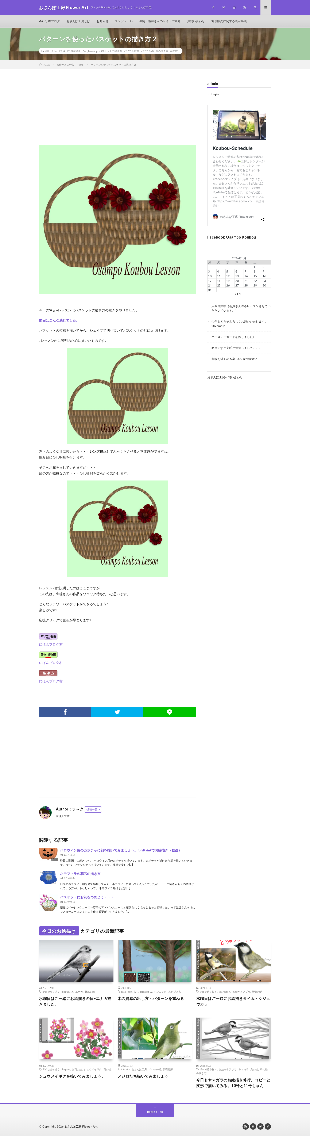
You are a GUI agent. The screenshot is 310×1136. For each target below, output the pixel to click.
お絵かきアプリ (241, 991)
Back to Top (155, 1111)
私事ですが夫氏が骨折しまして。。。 (237, 348)
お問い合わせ (196, 21)
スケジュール (124, 21)
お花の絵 (77, 1069)
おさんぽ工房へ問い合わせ (225, 377)
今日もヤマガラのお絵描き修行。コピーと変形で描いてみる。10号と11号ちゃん (233, 1083)
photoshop (92, 51)
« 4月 (238, 294)
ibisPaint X (67, 991)
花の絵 (174, 51)
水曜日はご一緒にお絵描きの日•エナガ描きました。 (75, 1001)
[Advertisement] (117, 111)
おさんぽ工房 (139, 1069)
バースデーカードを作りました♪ (233, 337)
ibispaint (66, 1069)
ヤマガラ (244, 1069)
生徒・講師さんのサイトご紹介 (160, 21)
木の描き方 (174, 991)
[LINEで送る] (169, 712)
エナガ (79, 991)
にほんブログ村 (51, 644)
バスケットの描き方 (110, 51)
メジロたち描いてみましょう (143, 1076)
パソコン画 (147, 51)
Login (215, 94)
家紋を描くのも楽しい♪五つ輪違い (234, 359)
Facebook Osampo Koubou (231, 237)
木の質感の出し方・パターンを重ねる (151, 998)
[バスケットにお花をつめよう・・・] (48, 902)
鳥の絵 (254, 1069)
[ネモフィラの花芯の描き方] (48, 877)
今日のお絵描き (72, 51)
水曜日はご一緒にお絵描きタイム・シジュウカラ (233, 1001)
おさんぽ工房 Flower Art (81, 1126)
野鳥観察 (168, 1069)
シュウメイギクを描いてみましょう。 (72, 1076)
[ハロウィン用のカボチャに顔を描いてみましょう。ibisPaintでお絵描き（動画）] (48, 854)
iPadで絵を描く (51, 991)
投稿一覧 (91, 809)
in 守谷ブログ (51, 21)
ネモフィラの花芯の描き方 (80, 873)
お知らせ (102, 21)
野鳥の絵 (90, 991)
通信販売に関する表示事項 (229, 21)
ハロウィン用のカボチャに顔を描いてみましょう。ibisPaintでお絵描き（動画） (121, 850)
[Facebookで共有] (65, 712)
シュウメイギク (93, 1069)
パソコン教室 (131, 51)
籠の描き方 (162, 51)
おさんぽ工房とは (78, 21)
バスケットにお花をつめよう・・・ (87, 897)
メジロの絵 (155, 1069)
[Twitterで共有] (117, 712)
